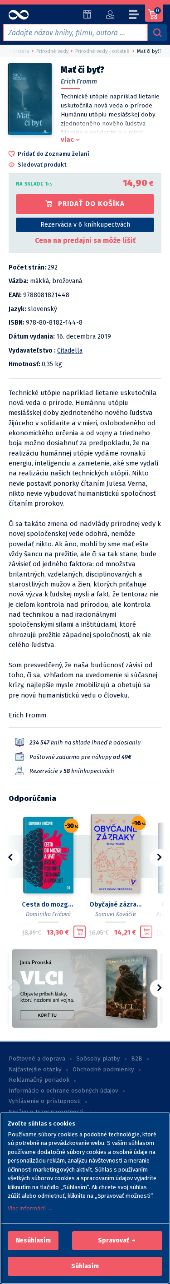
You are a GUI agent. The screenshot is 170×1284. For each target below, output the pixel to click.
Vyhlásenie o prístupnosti (45, 1101)
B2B (136, 1058)
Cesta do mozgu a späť (48, 904)
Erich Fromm (79, 81)
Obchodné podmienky (103, 1069)
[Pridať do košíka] (79, 932)
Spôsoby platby (98, 1058)
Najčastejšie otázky (35, 1069)
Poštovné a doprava (37, 1058)
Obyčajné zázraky (115, 904)
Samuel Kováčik (115, 914)
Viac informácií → (30, 1208)
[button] (33, 1240)
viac (67, 139)
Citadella (70, 350)
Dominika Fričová (48, 914)
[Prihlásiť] (110, 14)
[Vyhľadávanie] (157, 32)
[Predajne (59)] (87, 14)
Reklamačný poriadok (39, 1080)
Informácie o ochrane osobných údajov (63, 1090)
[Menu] (134, 15)
